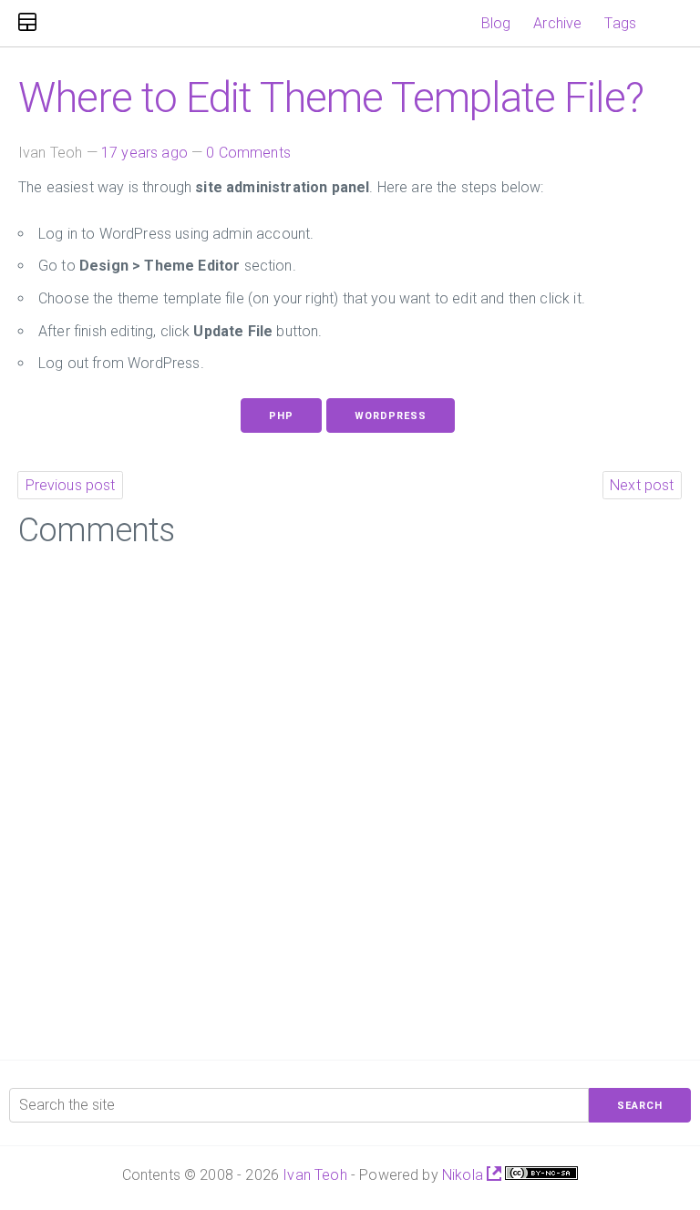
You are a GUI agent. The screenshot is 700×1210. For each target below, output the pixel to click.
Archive (557, 23)
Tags (620, 23)
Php (281, 416)
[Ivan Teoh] (27, 23)
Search (640, 1106)
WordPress (391, 416)
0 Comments (248, 152)
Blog (496, 23)
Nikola (464, 1175)
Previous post (71, 485)
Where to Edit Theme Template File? (330, 97)
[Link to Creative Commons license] (541, 1175)
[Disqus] (350, 797)
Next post (642, 485)
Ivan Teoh (314, 1175)
